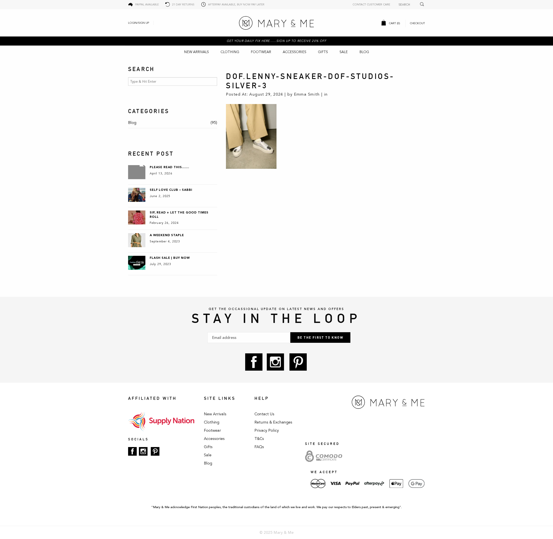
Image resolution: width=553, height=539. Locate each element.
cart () (394, 23)
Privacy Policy (266, 430)
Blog (364, 52)
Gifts (323, 52)
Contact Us (264, 414)
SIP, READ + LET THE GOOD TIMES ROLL (179, 215)
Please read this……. (169, 167)
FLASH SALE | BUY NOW (170, 258)
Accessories (294, 52)
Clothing (230, 52)
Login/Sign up (138, 23)
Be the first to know (320, 337)
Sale (344, 52)
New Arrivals (196, 52)
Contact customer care (371, 4)
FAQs (259, 446)
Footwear (261, 52)
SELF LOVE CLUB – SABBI (171, 190)
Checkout (417, 23)
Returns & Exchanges (273, 422)
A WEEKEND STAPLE (167, 235)
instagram (275, 362)
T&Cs (259, 438)
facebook (253, 362)
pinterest (298, 362)
